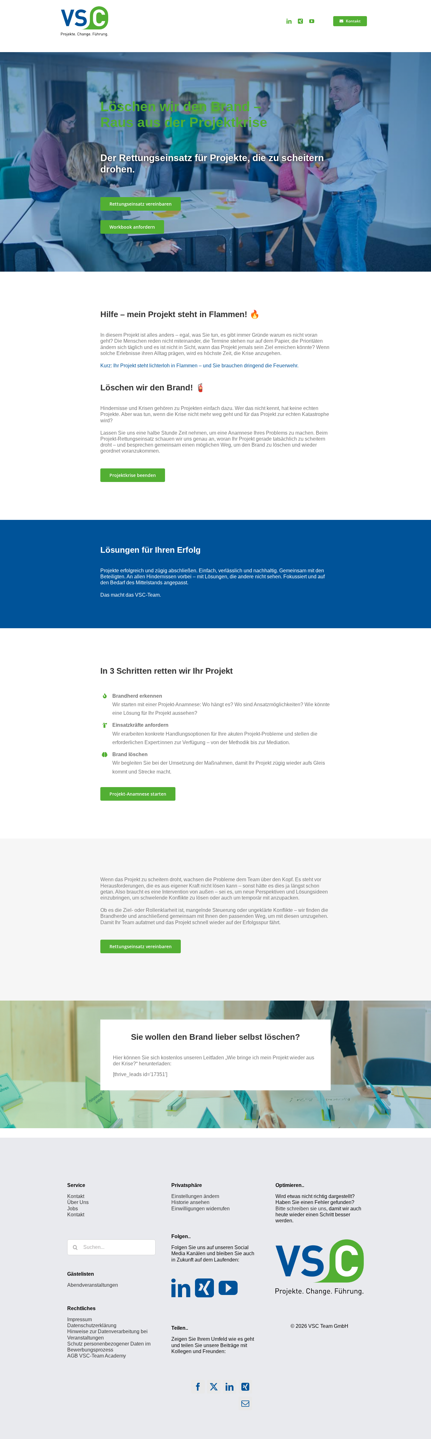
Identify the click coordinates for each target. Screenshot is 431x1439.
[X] (214, 1388)
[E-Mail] (245, 1405)
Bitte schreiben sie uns (300, 1208)
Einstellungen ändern (195, 1196)
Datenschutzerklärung (91, 1325)
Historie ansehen (190, 1202)
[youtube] (311, 21)
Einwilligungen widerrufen (200, 1208)
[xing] (300, 21)
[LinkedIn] (180, 1287)
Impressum (79, 1319)
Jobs (72, 1208)
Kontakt (75, 1196)
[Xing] (204, 1287)
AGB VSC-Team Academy (96, 1355)
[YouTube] (228, 1287)
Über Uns (78, 1202)
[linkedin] (289, 21)
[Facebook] (198, 1388)
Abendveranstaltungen (92, 1285)
